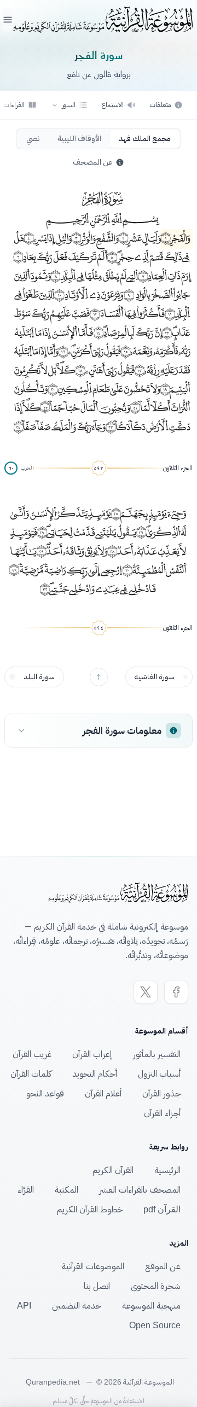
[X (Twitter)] (146, 992)
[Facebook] (176, 992)
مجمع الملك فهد (145, 138)
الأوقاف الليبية (79, 138)
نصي (33, 138)
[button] (69, 105)
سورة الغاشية (155, 676)
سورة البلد (39, 676)
